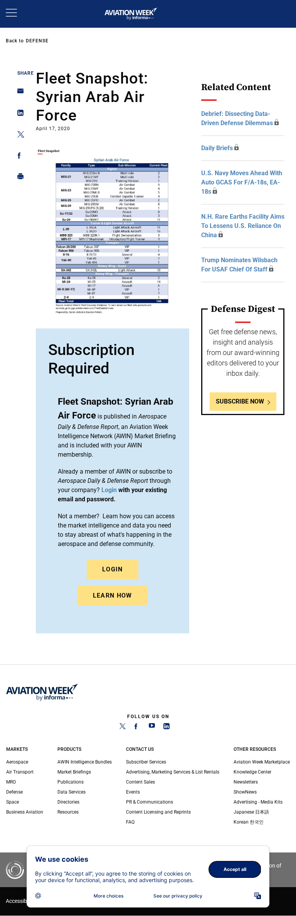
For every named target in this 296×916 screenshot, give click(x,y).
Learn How (112, 595)
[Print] (18, 178)
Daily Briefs (217, 148)
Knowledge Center (252, 772)
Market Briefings (74, 772)
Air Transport (20, 772)
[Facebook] (137, 727)
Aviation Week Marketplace (262, 762)
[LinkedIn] (166, 727)
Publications (70, 782)
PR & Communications (149, 802)
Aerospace (17, 762)
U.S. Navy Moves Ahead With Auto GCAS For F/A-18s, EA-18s (241, 182)
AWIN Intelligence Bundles (84, 762)
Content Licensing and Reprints (158, 812)
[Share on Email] (18, 93)
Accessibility (20, 901)
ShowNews (245, 792)
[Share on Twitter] (18, 136)
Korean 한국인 (249, 822)
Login (112, 569)
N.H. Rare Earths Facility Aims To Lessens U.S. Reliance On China (242, 226)
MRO (11, 782)
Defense (37, 41)
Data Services (71, 792)
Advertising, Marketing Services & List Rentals (172, 772)
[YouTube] (152, 727)
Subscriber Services (146, 762)
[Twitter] (122, 727)
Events (133, 792)
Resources (68, 812)
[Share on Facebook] (18, 157)
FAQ (130, 822)
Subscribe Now (240, 401)
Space (12, 802)
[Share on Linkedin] (18, 114)
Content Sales (140, 782)
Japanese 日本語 (251, 812)
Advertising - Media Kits (258, 802)
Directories (68, 802)
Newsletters (246, 782)
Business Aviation (24, 812)
